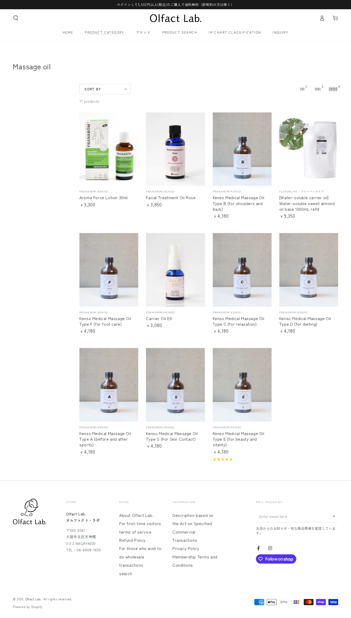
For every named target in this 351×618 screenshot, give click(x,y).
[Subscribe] (335, 516)
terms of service (135, 532)
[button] (15, 18)
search (125, 573)
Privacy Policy (185, 548)
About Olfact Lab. (136, 515)
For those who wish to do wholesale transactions (140, 556)
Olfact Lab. (33, 599)
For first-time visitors (140, 523)
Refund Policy (132, 540)
